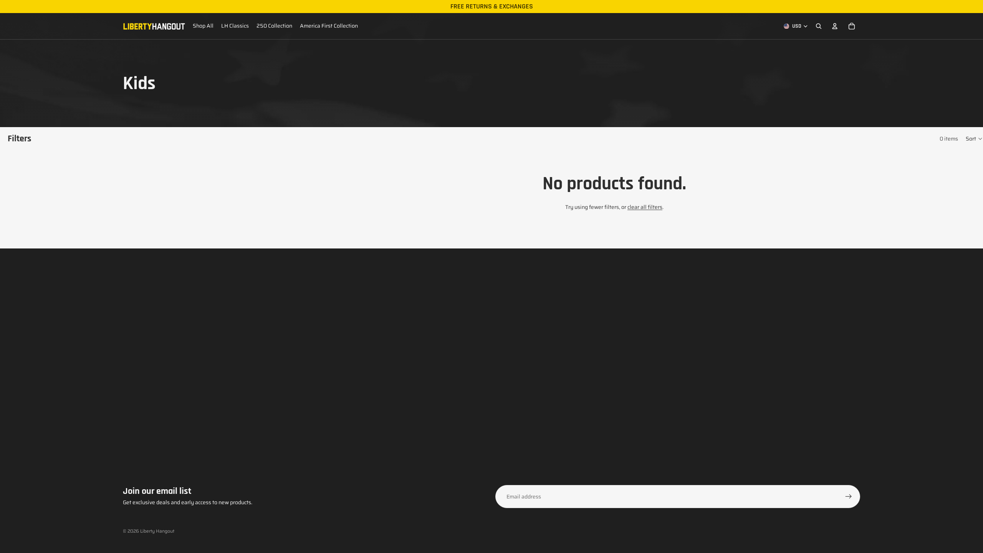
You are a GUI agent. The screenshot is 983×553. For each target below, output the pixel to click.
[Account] (834, 26)
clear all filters (644, 207)
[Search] (818, 26)
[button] (974, 138)
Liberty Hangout (157, 531)
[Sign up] (849, 496)
